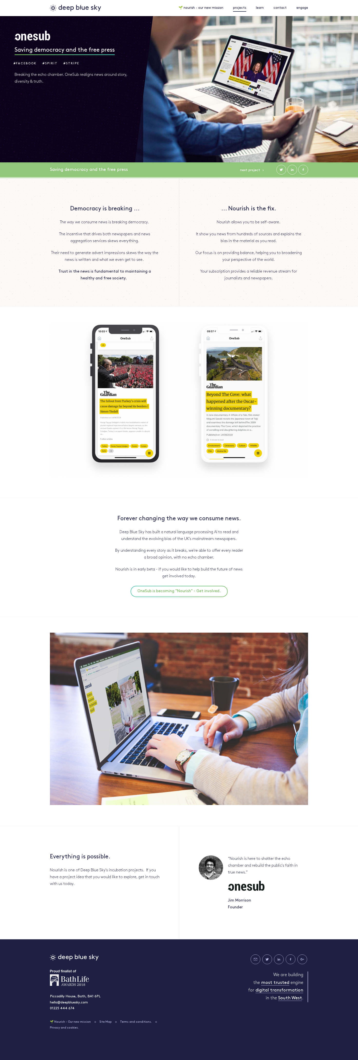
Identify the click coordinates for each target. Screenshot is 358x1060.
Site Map (105, 1022)
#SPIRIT (50, 63)
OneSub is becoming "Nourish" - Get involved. (179, 591)
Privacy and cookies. (64, 1027)
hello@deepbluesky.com (69, 1002)
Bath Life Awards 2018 (69, 977)
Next (250, 170)
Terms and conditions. (136, 1022)
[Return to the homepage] (75, 8)
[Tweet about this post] (281, 170)
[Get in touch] (255, 959)
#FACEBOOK (25, 63)
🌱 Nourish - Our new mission (70, 1022)
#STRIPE (71, 63)
